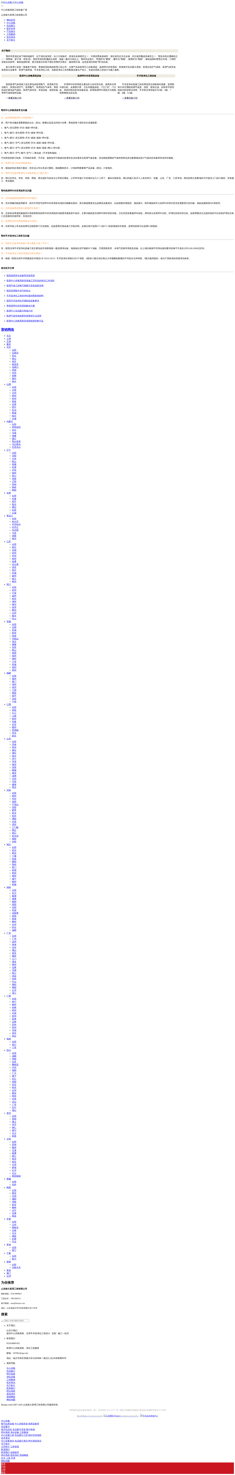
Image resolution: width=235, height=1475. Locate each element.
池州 (14, 667)
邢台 (14, 356)
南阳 (14, 839)
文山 (14, 1173)
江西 (9, 704)
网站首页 (11, 20)
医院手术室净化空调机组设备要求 (23, 301)
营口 (14, 476)
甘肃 (9, 1219)
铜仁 (14, 1127)
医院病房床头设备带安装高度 (21, 275)
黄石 (14, 853)
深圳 (14, 942)
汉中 (14, 1210)
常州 (14, 556)
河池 (14, 1030)
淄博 (14, 776)
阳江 (14, 973)
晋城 (14, 413)
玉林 (14, 1022)
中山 (14, 982)
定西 (14, 1239)
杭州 (14, 590)
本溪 (14, 467)
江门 (14, 959)
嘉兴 (14, 604)
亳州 (14, 670)
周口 (14, 833)
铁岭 (14, 487)
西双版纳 (16, 1176)
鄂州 (14, 864)
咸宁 (14, 879)
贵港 (14, 1019)
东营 (14, 767)
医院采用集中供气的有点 (18, 291)
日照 (14, 781)
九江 (14, 713)
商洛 (14, 1216)
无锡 (14, 550)
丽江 (14, 1156)
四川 (9, 1050)
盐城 (14, 573)
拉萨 (14, 1184)
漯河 (14, 824)
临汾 (14, 416)
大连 (14, 458)
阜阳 (14, 653)
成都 (14, 1056)
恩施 (14, 884)
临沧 (14, 1162)
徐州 (14, 558)
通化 (14, 507)
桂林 (14, 1007)
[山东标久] (117, 2)
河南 (9, 790)
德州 (14, 764)
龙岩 (14, 699)
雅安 (14, 1093)
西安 (14, 1193)
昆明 (14, 1144)
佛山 (14, 950)
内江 (14, 1079)
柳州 (14, 1004)
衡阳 (14, 901)
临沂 (14, 756)
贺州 (14, 1027)
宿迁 (14, 570)
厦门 (14, 681)
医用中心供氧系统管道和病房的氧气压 (25, 321)
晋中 (14, 407)
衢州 (14, 610)
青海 (9, 1244)
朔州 (14, 396)
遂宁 (14, 1076)
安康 (14, 1213)
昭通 (14, 1153)
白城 (14, 513)
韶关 (14, 953)
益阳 (14, 916)
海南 (9, 1039)
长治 (14, 410)
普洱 (14, 1159)
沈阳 (14, 456)
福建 (9, 673)
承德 (14, 370)
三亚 (14, 1047)
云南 (9, 1139)
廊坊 (14, 378)
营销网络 (7, 329)
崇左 (14, 1036)
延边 (14, 504)
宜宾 (14, 1084)
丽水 (14, 616)
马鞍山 (15, 639)
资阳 (14, 1082)
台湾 (9, 1276)
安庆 (14, 647)
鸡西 (14, 536)
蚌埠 (14, 633)
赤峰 (14, 436)
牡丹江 (15, 527)
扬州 (14, 576)
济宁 (14, 759)
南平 (14, 696)
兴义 (14, 1133)
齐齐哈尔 (16, 524)
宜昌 (14, 859)
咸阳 (14, 1199)
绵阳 (14, 1059)
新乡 (14, 813)
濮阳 (14, 819)
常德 (14, 910)
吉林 (9, 493)
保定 (14, 361)
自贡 (14, 1062)
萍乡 (14, 733)
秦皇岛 (15, 364)
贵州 (9, 1113)
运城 (14, 418)
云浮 (14, 990)
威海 (14, 784)
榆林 (14, 1207)
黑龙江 (10, 516)
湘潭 (14, 899)
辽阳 (14, 481)
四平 (14, 501)
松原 (14, 510)
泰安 (14, 773)
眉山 (14, 1110)
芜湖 (14, 630)
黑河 (14, 538)
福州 (14, 679)
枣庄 (14, 787)
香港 (9, 1270)
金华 (14, 607)
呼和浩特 (16, 427)
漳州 (14, 684)
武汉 (14, 850)
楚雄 (14, 1167)
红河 (14, 1170)
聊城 (14, 770)
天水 (14, 1233)
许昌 (14, 821)
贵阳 (14, 1119)
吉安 (14, 724)
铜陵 (14, 644)
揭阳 (14, 987)
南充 (14, 1087)
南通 (14, 561)
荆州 (14, 873)
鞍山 (14, 461)
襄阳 (14, 861)
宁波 (14, 593)
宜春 (14, 721)
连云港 (15, 564)
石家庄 (15, 353)
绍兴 (14, 599)
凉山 (14, 1102)
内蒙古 (10, 421)
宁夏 (9, 1253)
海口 (14, 1044)
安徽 (9, 621)
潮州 (14, 984)
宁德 (14, 701)
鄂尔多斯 (16, 441)
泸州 (14, 1067)
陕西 (9, 1187)
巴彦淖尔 (16, 447)
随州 (14, 881)
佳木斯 (15, 530)
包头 (14, 430)
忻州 (14, 398)
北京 (9, 336)
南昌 (14, 710)
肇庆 (14, 956)
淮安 (14, 567)
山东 (9, 739)
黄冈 (14, 876)
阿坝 (14, 1096)
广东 (9, 933)
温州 (14, 596)
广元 (14, 1073)
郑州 (14, 796)
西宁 (14, 1250)
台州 (14, 613)
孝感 (14, 870)
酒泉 (14, 1236)
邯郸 (14, 376)
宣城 (14, 664)
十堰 (14, 856)
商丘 (14, 830)
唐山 (14, 358)
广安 (14, 1104)
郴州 (14, 921)
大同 (14, 393)
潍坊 (14, 753)
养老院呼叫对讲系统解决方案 (21, 306)
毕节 (14, 1124)
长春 (14, 498)
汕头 (14, 947)
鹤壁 (14, 810)
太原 (14, 390)
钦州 (14, 1016)
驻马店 (15, 836)
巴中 (14, 1107)
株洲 (14, 896)
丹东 (14, 470)
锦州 (14, 473)
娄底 (14, 919)
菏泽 (14, 761)
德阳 (14, 1070)
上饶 (14, 716)
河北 (9, 347)
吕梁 (14, 404)
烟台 (14, 750)
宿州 (14, 656)
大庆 (14, 533)
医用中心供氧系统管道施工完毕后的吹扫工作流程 (30, 280)
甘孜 (14, 1099)
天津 (9, 341)
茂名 (14, 962)
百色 (14, 1024)
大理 (14, 1164)
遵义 (14, 1122)
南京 (14, 547)
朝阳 (14, 490)
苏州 (14, 553)
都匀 (14, 1130)
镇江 (14, 579)
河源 (14, 970)
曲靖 (14, 1147)
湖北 (9, 844)
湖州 (14, 601)
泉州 (14, 687)
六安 (14, 661)
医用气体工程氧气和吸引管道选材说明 (25, 285)
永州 (14, 924)
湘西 (14, 930)
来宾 (14, 1033)
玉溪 (14, 1150)
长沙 (14, 893)
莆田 (14, 693)
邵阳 (14, 904)
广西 (9, 996)
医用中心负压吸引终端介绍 (20, 311)
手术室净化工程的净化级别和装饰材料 (25, 296)
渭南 (14, 1202)
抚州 (14, 719)
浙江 (9, 584)
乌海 (14, 433)
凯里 (14, 1136)
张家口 (15, 367)
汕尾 (14, 967)
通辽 (14, 438)
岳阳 (14, 907)
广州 (14, 939)
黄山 (14, 650)
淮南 (14, 636)
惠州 (14, 964)
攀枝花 (15, 1064)
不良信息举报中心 (150, 1416)
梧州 (14, 1010)
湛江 (14, 993)
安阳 (14, 807)
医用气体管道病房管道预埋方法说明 (24, 316)
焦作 (14, 816)
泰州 (14, 581)
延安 (14, 1204)
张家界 (15, 913)
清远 (14, 976)
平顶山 (15, 804)
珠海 (14, 944)
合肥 (14, 627)
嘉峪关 (15, 1227)
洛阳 (14, 801)
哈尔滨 (15, 521)
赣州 (14, 727)
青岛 (14, 747)
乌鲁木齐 (16, 1267)
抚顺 (14, 464)
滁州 (14, 659)
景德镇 (15, 730)
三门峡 (15, 827)
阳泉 (14, 401)
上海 (9, 338)
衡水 (14, 381)
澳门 (9, 1273)
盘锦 (14, 484)
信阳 (14, 841)
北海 (14, 1013)
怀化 (14, 927)
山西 (9, 384)
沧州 (14, 373)
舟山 (14, 619)
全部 (14, 350)
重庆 (9, 344)
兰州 (14, 1224)
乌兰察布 (16, 444)
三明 (14, 690)
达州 (14, 1090)
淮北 (14, 641)
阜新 (14, 478)
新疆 (9, 1262)
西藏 (9, 1179)
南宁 (14, 1002)
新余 (14, 736)
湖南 (9, 887)
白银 (14, 1230)
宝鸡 (14, 1196)
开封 (14, 799)
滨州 (14, 779)
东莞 (14, 979)
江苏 (9, 541)
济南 (14, 744)
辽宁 (9, 450)
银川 (14, 1259)
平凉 (14, 1242)
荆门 (14, 867)
